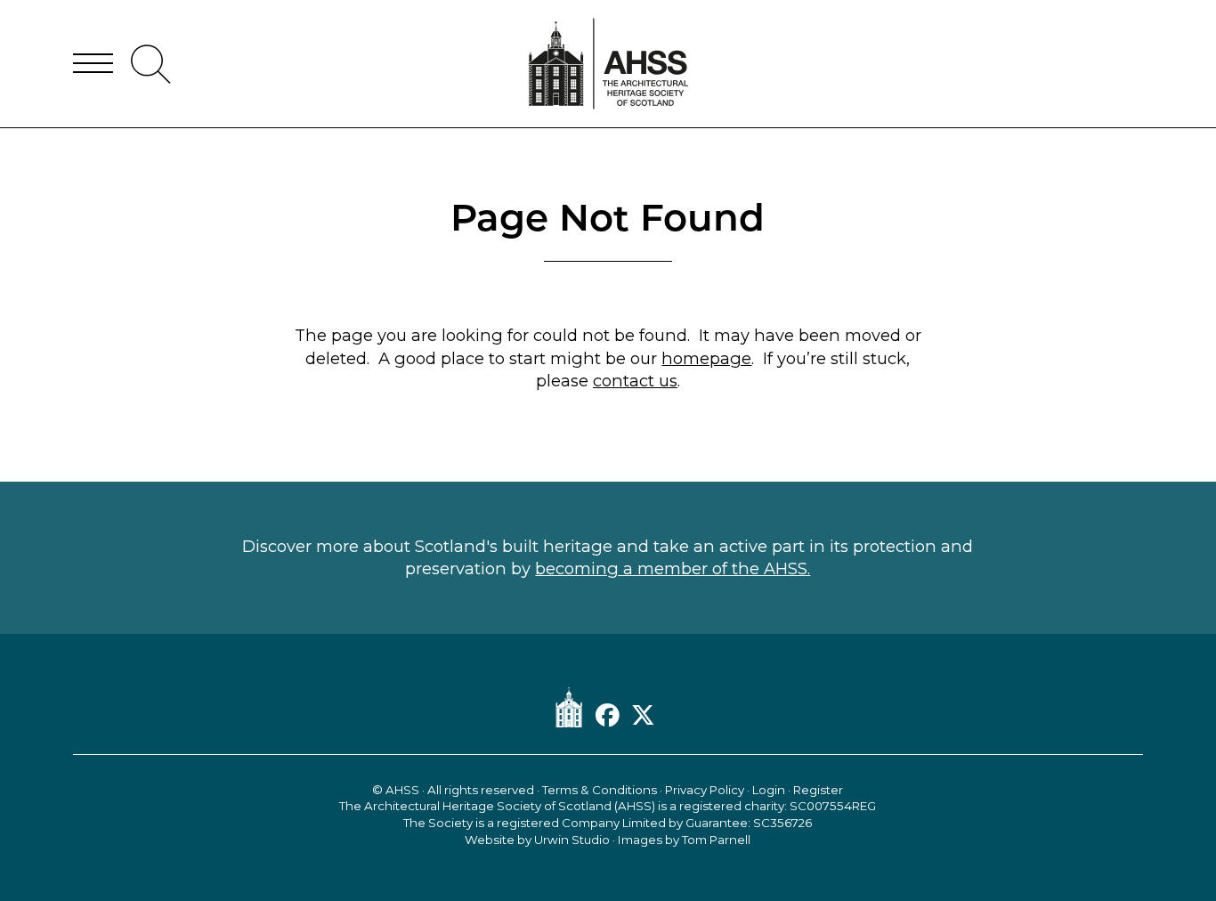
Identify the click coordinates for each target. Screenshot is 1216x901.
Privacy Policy (704, 790)
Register (818, 790)
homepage (706, 358)
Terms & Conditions (599, 790)
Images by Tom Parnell (684, 839)
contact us (635, 380)
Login (768, 790)
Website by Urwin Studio (537, 839)
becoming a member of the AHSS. (672, 568)
